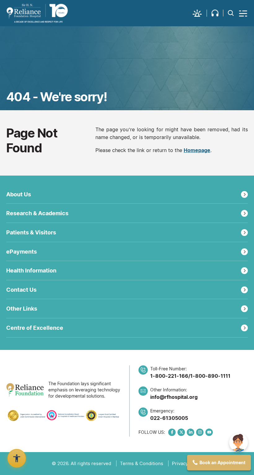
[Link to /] (37, 13)
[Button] (243, 13)
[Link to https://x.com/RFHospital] (181, 432)
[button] (200, 13)
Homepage (197, 150)
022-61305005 (169, 418)
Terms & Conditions (141, 463)
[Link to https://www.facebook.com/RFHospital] (172, 432)
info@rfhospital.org (174, 397)
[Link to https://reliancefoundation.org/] (25, 390)
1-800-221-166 (169, 376)
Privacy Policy (187, 463)
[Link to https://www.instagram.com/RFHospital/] (200, 432)
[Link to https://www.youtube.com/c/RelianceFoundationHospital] (209, 432)
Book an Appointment (222, 462)
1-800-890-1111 (210, 376)
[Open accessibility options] (16, 458)
